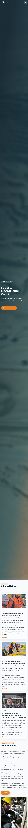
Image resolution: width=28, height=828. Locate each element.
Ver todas (3, 590)
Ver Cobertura (7, 308)
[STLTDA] (3, 2)
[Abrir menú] (25, 2)
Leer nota (4, 637)
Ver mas (5, 792)
